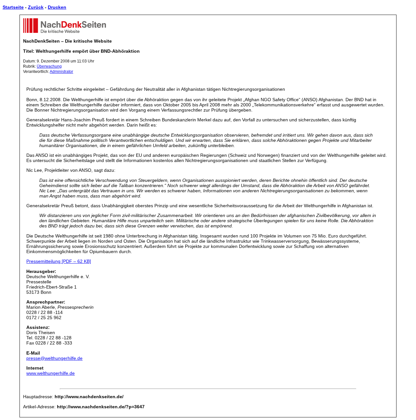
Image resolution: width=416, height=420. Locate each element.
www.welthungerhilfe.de (50, 373)
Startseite (13, 7)
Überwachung (49, 66)
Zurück (36, 7)
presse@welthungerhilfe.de (54, 358)
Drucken (57, 7)
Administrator (61, 71)
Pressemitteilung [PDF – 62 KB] (58, 261)
